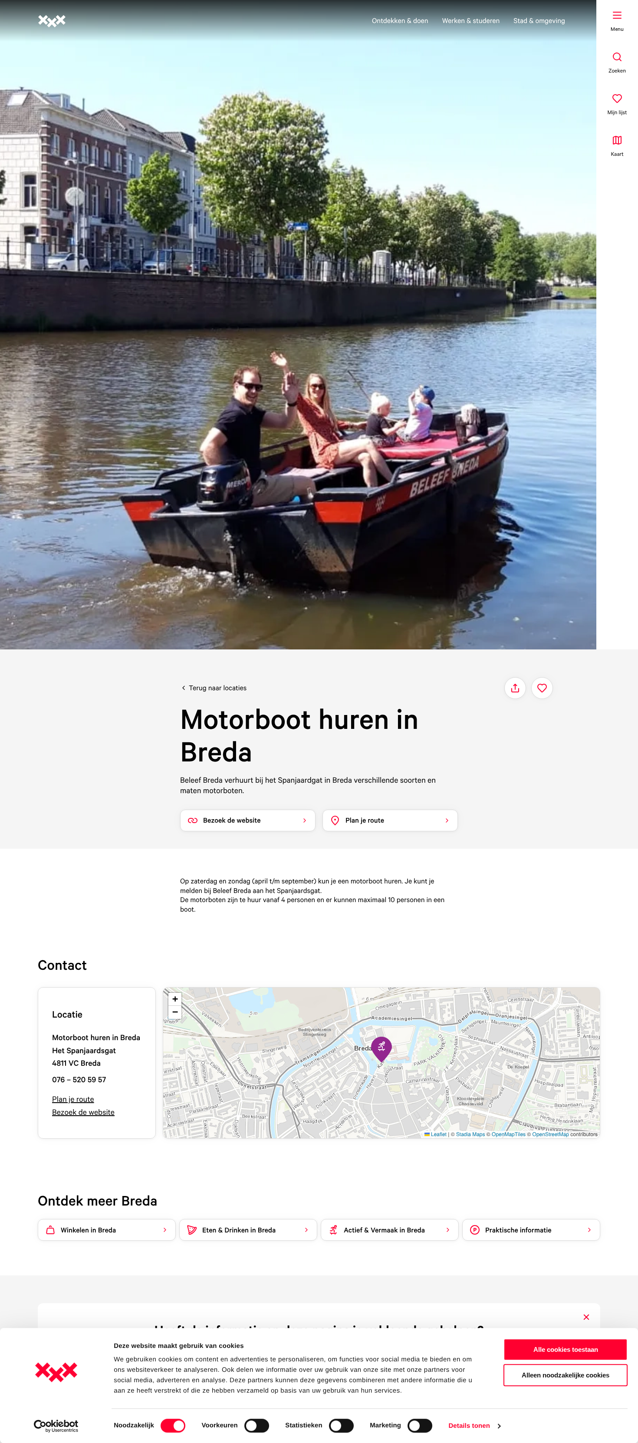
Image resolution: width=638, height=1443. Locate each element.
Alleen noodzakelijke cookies (565, 1375)
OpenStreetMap (551, 1134)
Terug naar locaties (218, 687)
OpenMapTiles (509, 1134)
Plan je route (73, 1099)
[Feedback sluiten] (586, 1317)
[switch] (256, 1426)
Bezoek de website (83, 1112)
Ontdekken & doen (400, 20)
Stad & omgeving (539, 20)
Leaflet (438, 1134)
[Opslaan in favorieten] (542, 688)
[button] (381, 1050)
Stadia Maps (470, 1134)
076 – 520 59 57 (79, 1079)
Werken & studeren (471, 20)
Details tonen (469, 1426)
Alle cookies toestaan (565, 1349)
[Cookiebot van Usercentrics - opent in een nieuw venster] (56, 1426)
